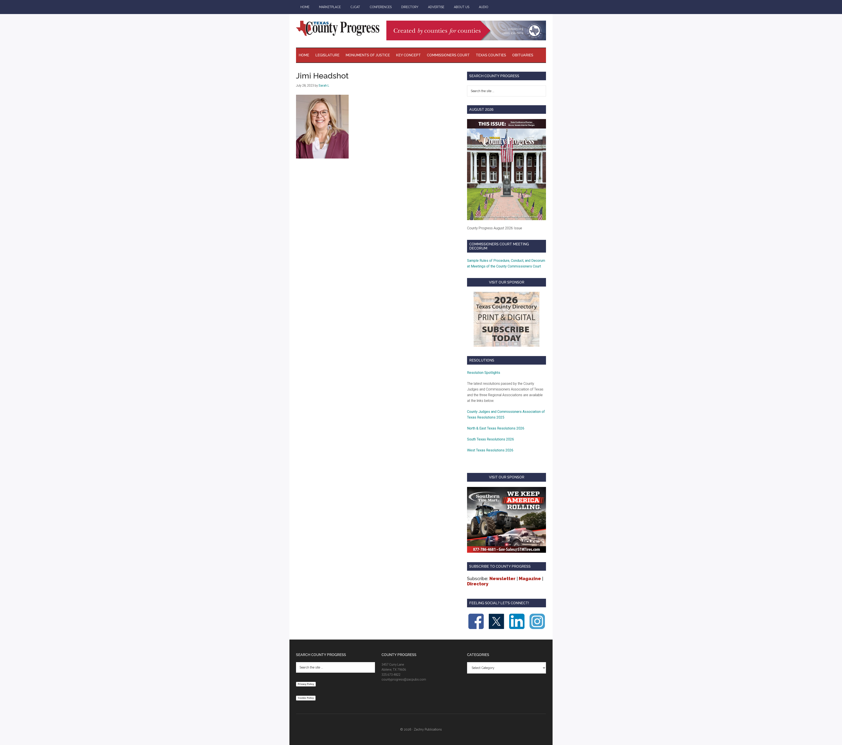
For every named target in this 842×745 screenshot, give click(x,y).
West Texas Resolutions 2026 (490, 450)
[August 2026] (506, 169)
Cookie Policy (306, 697)
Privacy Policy (306, 684)
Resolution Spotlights (483, 373)
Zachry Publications (428, 729)
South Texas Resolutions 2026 (490, 439)
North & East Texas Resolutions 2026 (496, 428)
